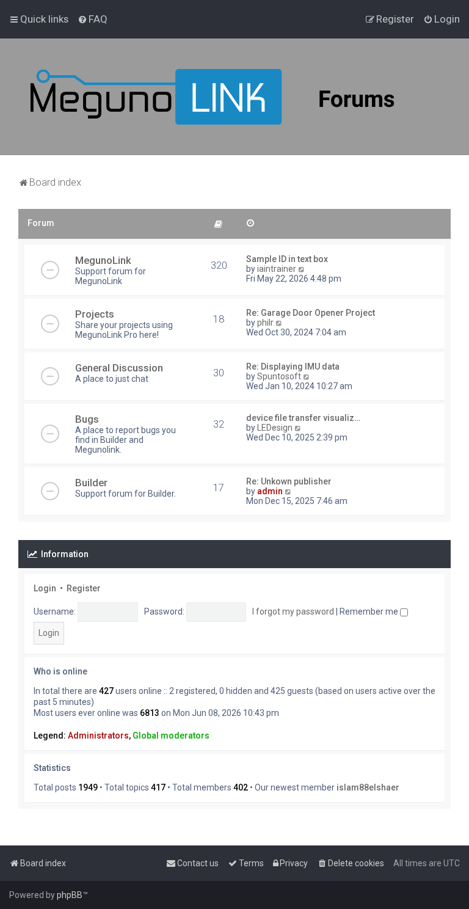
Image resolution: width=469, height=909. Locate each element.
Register (84, 588)
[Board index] (244, 97)
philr (265, 322)
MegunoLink (103, 260)
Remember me (370, 611)
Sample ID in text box (287, 259)
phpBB (69, 895)
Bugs (87, 419)
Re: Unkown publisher (289, 481)
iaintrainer (276, 269)
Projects (94, 314)
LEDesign (275, 428)
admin (270, 491)
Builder (91, 482)
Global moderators (171, 735)
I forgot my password (293, 611)
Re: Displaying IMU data (293, 366)
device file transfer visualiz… (303, 418)
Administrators (98, 735)
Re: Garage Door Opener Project (310, 313)
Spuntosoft (279, 376)
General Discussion (119, 368)
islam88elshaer (367, 787)
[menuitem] (92, 18)
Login (45, 588)
